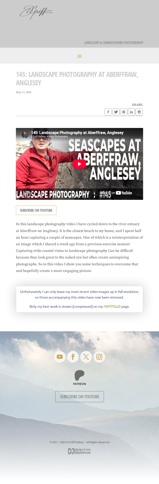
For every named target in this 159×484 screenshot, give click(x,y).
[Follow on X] (86, 357)
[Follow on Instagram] (99, 357)
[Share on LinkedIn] (131, 113)
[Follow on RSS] (60, 357)
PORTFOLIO (112, 307)
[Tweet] (116, 113)
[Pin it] (124, 113)
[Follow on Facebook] (73, 357)
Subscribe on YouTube (79, 396)
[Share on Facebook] (108, 113)
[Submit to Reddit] (139, 113)
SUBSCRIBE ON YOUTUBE (36, 210)
